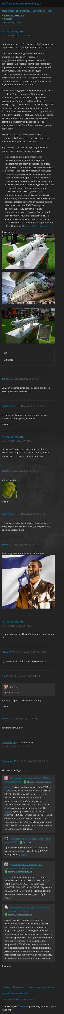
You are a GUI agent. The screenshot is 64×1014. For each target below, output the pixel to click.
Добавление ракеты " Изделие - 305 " (28, 11)
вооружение (15, 22)
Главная (6, 987)
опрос (7, 787)
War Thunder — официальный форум (21, 3)
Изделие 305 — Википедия (36, 226)
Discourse (23, 1006)
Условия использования (14, 993)
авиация (5, 22)
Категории (18, 987)
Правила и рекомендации (41, 987)
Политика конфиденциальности (18, 999)
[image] (8, 811)
